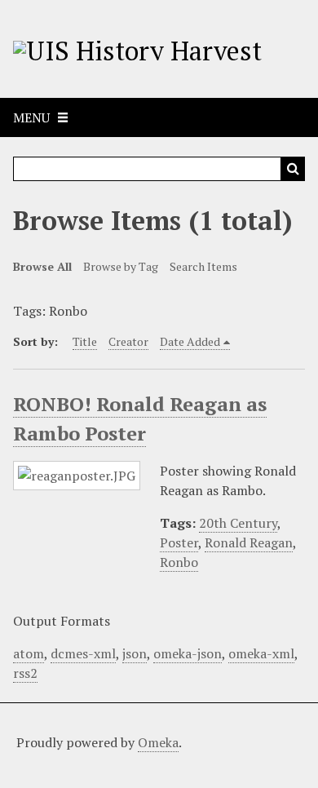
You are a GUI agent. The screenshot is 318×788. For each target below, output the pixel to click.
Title (85, 341)
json (134, 653)
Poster (179, 542)
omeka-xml (261, 653)
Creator (128, 341)
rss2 (25, 673)
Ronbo (179, 562)
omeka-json (187, 653)
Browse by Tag (120, 266)
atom (28, 653)
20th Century (238, 523)
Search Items (203, 266)
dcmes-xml (83, 653)
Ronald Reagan (249, 542)
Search (292, 169)
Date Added (190, 341)
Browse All (42, 266)
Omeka (158, 742)
